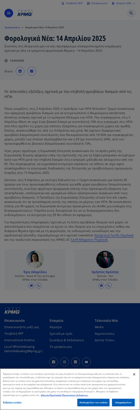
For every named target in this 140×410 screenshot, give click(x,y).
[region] (70, 389)
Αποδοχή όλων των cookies (93, 402)
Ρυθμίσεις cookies (12, 402)
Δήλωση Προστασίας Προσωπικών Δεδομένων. (64, 395)
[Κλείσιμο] (134, 374)
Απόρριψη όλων (123, 402)
